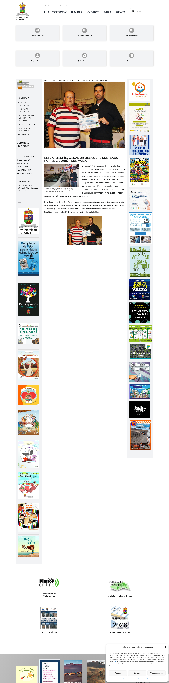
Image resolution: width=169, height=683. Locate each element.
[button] (164, 647)
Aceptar (118, 673)
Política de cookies (126, 678)
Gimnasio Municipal (27, 124)
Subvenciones (25, 134)
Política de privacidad (139, 678)
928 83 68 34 (25, 166)
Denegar (137, 673)
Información (24, 98)
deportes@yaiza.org (25, 173)
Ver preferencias (156, 673)
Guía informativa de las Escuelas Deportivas (27, 118)
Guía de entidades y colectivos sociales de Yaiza (28, 187)
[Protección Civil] (140, 422)
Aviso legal (150, 678)
